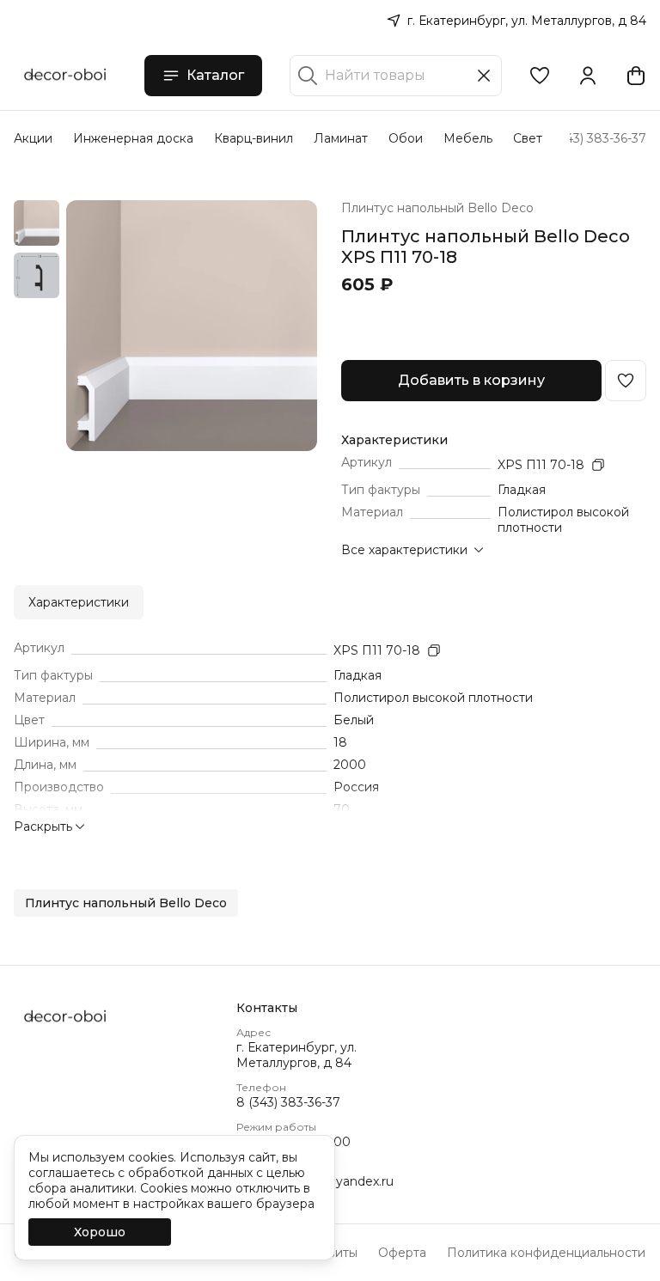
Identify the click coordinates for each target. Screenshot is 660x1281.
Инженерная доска (133, 138)
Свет (527, 138)
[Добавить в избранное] (625, 380)
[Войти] (588, 75)
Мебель (467, 138)
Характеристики (78, 602)
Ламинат (341, 138)
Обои (405, 138)
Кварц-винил (253, 138)
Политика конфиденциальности (546, 1252)
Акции (33, 138)
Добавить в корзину (471, 380)
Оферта (402, 1252)
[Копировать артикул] (598, 464)
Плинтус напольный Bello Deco (437, 208)
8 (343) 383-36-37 (288, 1102)
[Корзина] (636, 75)
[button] (539, 75)
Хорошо (99, 1232)
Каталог (215, 75)
